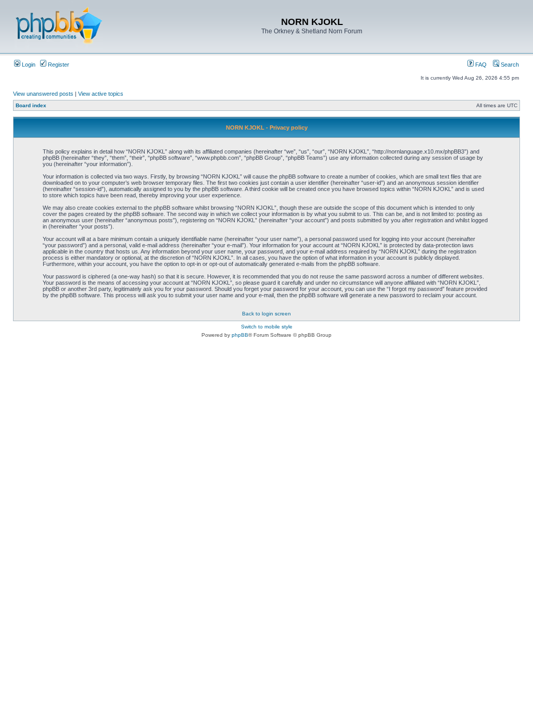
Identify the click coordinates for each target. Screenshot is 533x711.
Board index (31, 105)
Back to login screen (266, 313)
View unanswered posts (43, 94)
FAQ (480, 64)
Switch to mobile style (267, 326)
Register (57, 64)
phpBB (240, 335)
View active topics (100, 94)
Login (27, 64)
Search (509, 64)
